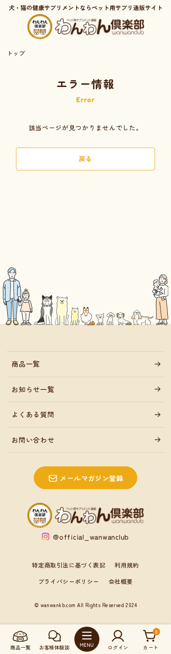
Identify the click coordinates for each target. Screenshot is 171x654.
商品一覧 (25, 363)
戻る (85, 158)
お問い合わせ (33, 440)
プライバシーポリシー (68, 581)
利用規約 (126, 565)
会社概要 (121, 581)
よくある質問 (33, 414)
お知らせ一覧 (33, 389)
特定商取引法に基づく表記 (68, 565)
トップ (16, 53)
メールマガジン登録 (91, 478)
